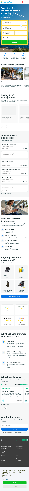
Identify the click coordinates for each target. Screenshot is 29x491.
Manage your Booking (6, 446)
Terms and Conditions (21, 432)
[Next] (5, 126)
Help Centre (4, 448)
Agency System (19, 446)
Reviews (3, 460)
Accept (14, 482)
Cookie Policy (8, 479)
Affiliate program (20, 448)
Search (14, 42)
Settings (14, 486)
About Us (3, 458)
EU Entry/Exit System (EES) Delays (7, 451)
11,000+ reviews (7, 324)
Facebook (19, 458)
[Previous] (2, 126)
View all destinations (6, 193)
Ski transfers (4, 463)
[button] (25, 22)
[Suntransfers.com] (6, 2)
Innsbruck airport (8, 140)
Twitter (19, 460)
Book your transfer (14, 296)
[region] (14, 479)
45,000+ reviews (7, 313)
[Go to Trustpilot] (22, 440)
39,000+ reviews (21, 313)
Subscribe (14, 429)
